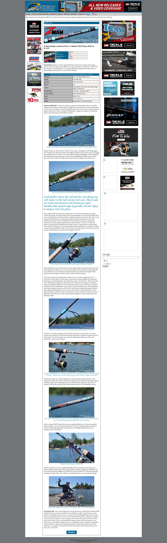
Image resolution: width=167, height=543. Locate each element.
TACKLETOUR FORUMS (40, 14)
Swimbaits (42, 17)
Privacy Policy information (83, 541)
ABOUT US (82, 14)
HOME (28, 14)
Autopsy (109, 17)
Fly (100, 17)
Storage (67, 17)
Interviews (94, 17)
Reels (27, 17)
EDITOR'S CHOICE (56, 14)
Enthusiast (80, 17)
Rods (31, 17)
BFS (47, 17)
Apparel (73, 17)
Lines (51, 17)
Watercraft (87, 17)
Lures (36, 17)
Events (104, 17)
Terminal (57, 17)
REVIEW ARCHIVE (70, 14)
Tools (62, 17)
